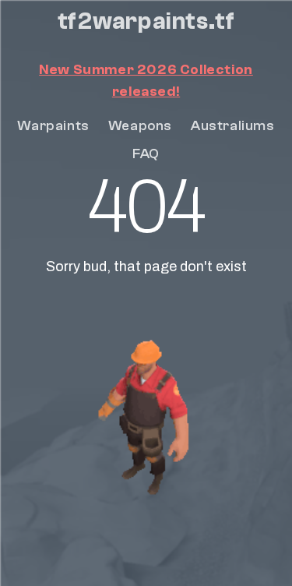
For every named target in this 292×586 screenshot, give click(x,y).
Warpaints (53, 126)
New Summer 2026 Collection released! (146, 81)
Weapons (140, 126)
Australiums (233, 126)
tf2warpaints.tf (146, 22)
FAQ (146, 154)
